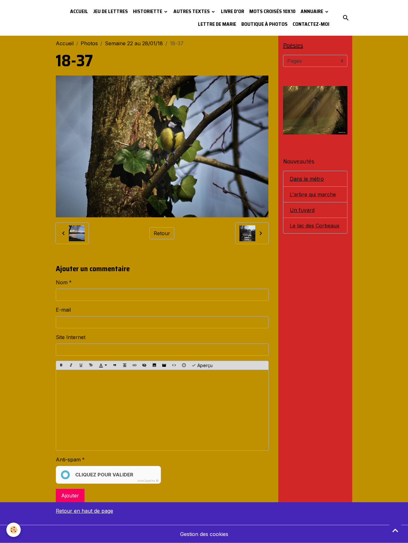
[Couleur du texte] (103, 365)
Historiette (148, 11)
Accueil (79, 11)
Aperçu (204, 365)
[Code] (174, 365)
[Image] (154, 365)
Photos (89, 43)
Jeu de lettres (110, 11)
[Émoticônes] (184, 365)
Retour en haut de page (84, 511)
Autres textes (192, 11)
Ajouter (70, 495)
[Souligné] (81, 365)
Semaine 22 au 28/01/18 (134, 43)
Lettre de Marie (217, 24)
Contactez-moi (311, 24)
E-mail (63, 310)
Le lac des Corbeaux (314, 225)
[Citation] (115, 365)
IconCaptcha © (148, 480)
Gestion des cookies (204, 534)
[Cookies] (13, 530)
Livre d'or (232, 11)
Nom (62, 282)
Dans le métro (307, 179)
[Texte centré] (125, 365)
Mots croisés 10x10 (272, 11)
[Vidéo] (164, 365)
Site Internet (70, 337)
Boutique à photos (264, 24)
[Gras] (61, 365)
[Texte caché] (144, 365)
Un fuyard (302, 210)
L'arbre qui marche (313, 194)
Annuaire (312, 11)
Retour (162, 233)
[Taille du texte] (91, 365)
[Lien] (134, 365)
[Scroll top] (395, 530)
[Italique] (71, 365)
